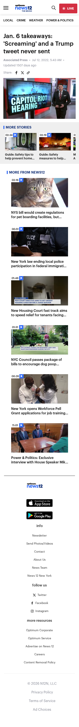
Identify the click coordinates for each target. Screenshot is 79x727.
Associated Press (15, 60)
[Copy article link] (28, 72)
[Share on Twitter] (22, 72)
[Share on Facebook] (16, 72)
